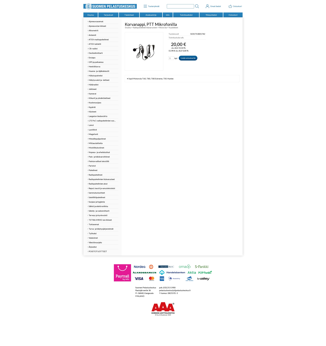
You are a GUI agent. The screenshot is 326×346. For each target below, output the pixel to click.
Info (167, 15)
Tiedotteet (129, 15)
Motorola (163, 27)
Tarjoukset (108, 15)
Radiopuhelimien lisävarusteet (145, 27)
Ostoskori (233, 15)
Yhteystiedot (211, 15)
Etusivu (90, 15)
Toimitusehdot (186, 15)
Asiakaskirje (151, 15)
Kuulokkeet (173, 27)
